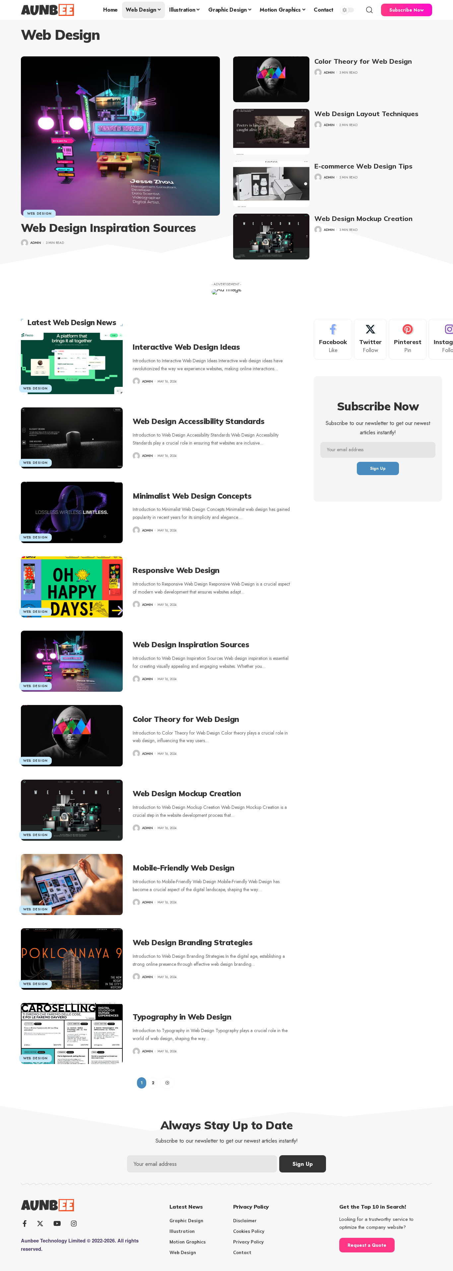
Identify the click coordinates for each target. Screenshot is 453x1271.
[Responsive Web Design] (72, 586)
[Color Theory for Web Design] (271, 79)
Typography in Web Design (182, 1017)
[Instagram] (74, 1223)
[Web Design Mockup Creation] (271, 236)
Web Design (39, 213)
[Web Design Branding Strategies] (72, 958)
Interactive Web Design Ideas (186, 347)
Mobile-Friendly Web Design (183, 868)
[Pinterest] (408, 339)
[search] (369, 10)
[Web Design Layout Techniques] (271, 132)
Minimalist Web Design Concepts (192, 496)
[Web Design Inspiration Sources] (120, 136)
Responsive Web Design (176, 570)
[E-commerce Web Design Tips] (271, 184)
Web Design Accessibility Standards (198, 421)
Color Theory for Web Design (363, 61)
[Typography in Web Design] (72, 1033)
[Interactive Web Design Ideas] (72, 363)
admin (35, 242)
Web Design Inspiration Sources (108, 228)
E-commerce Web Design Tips (363, 166)
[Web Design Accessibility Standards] (72, 437)
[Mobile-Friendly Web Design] (72, 884)
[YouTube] (57, 1223)
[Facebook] (333, 339)
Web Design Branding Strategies (192, 942)
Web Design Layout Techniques (366, 113)
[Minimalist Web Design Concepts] (72, 512)
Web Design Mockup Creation (363, 218)
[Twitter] (370, 339)
